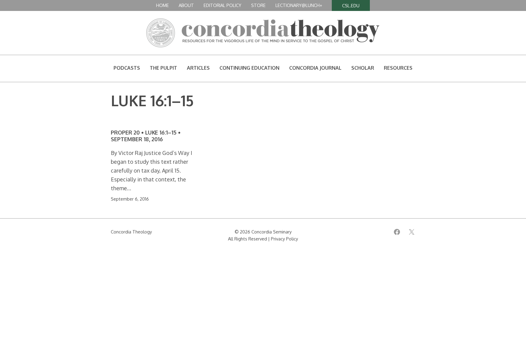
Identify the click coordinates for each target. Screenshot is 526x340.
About (186, 5)
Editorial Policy (222, 5)
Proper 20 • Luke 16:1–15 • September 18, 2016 (146, 135)
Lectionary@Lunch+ (298, 5)
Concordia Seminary (271, 231)
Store (258, 5)
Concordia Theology (131, 231)
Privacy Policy (284, 238)
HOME (162, 5)
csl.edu (350, 5)
